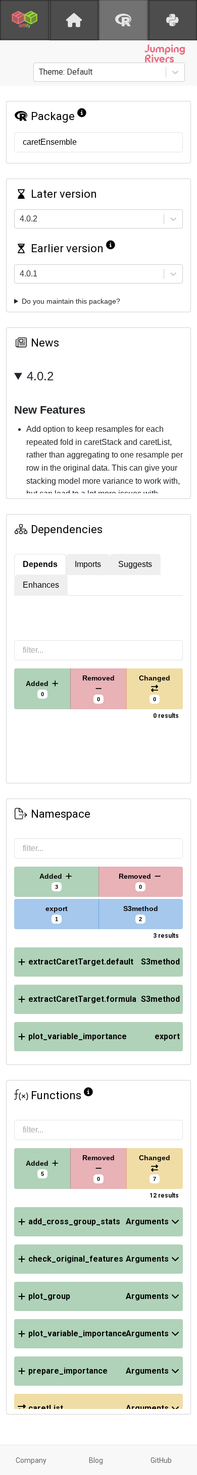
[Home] (74, 20)
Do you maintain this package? (71, 301)
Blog (96, 1460)
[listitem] (98, 962)
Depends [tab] (40, 564)
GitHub (161, 1460)
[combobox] (40, 72)
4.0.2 (40, 376)
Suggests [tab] (135, 564)
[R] (123, 20)
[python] (173, 20)
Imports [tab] (88, 564)
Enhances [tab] (41, 585)
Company (31, 1460)
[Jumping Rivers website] (164, 53)
